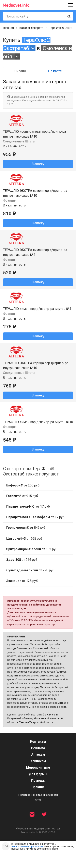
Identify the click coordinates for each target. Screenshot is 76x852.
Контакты (38, 741)
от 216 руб (21, 560)
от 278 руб (30, 570)
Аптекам (38, 754)
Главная (8, 27)
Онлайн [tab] (20, 71)
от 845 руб (26, 528)
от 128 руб (22, 581)
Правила (38, 787)
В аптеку (38, 164)
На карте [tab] (55, 71)
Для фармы (38, 774)
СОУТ (38, 800)
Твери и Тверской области (36, 722)
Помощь (38, 781)
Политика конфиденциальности (38, 794)
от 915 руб (22, 496)
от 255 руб (23, 485)
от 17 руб (28, 506)
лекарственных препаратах (27, 846)
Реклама (38, 748)
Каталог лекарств (31, 27)
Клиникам (38, 761)
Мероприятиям (38, 768)
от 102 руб (31, 549)
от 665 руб (24, 539)
